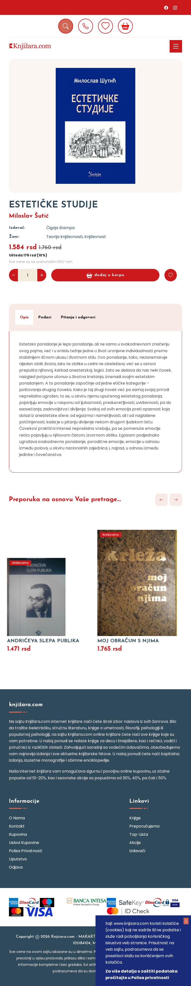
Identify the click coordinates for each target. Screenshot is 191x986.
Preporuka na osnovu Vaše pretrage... (65, 499)
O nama (17, 818)
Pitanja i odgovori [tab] (78, 317)
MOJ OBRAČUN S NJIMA (126, 641)
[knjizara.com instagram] (175, 7)
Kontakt (17, 826)
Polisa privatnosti (25, 851)
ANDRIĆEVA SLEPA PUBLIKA (41, 641)
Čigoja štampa (60, 228)
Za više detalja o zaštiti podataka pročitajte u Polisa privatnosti (141, 974)
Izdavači (137, 851)
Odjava (16, 867)
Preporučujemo (144, 826)
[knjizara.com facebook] (166, 7)
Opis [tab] (24, 317)
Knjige (135, 818)
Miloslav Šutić (29, 216)
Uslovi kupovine (24, 842)
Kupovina (18, 834)
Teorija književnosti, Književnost (76, 237)
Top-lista (138, 834)
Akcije (135, 842)
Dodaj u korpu (109, 275)
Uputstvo (18, 859)
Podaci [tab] (44, 317)
